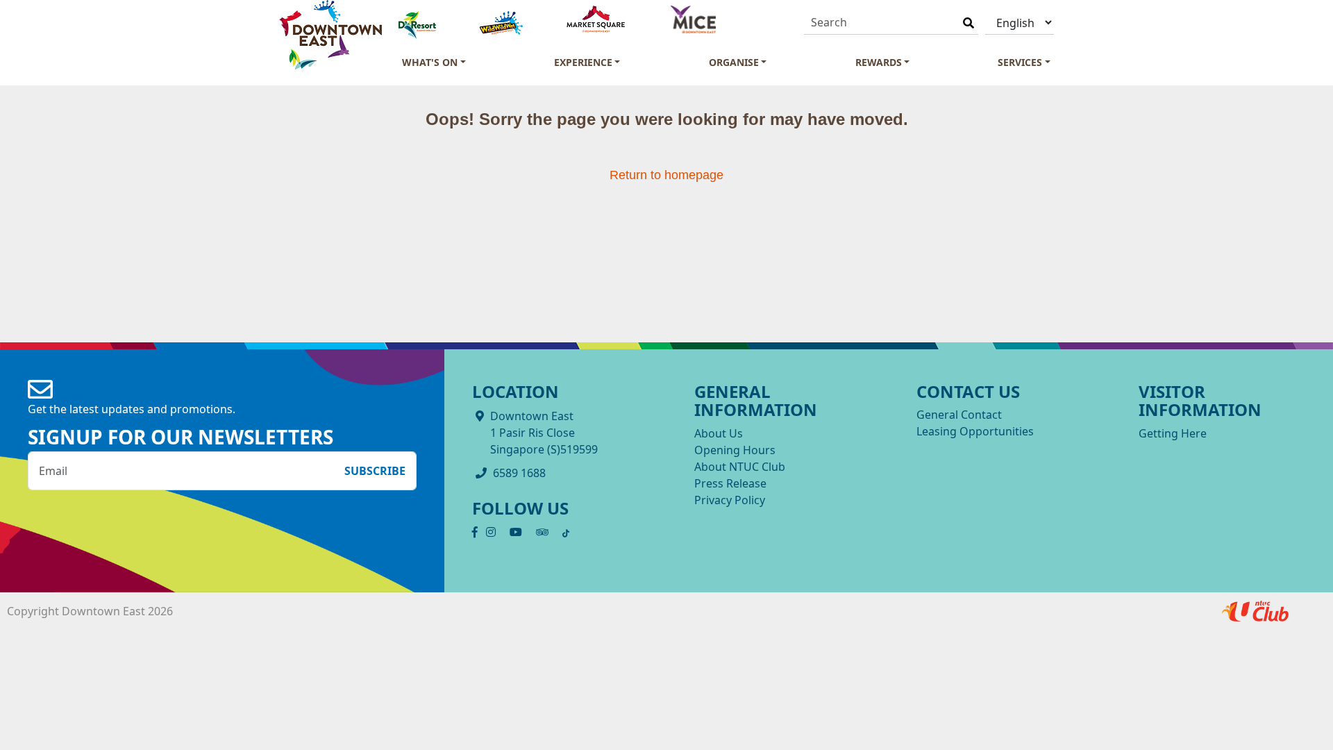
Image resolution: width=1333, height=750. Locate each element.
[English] (1019, 22)
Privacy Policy (729, 500)
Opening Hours (735, 450)
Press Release (730, 483)
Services (1020, 62)
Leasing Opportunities (975, 431)
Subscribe (374, 470)
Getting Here (1173, 433)
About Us (718, 433)
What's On (430, 62)
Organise (734, 62)
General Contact (959, 414)
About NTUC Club (739, 466)
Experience (583, 62)
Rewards (878, 62)
